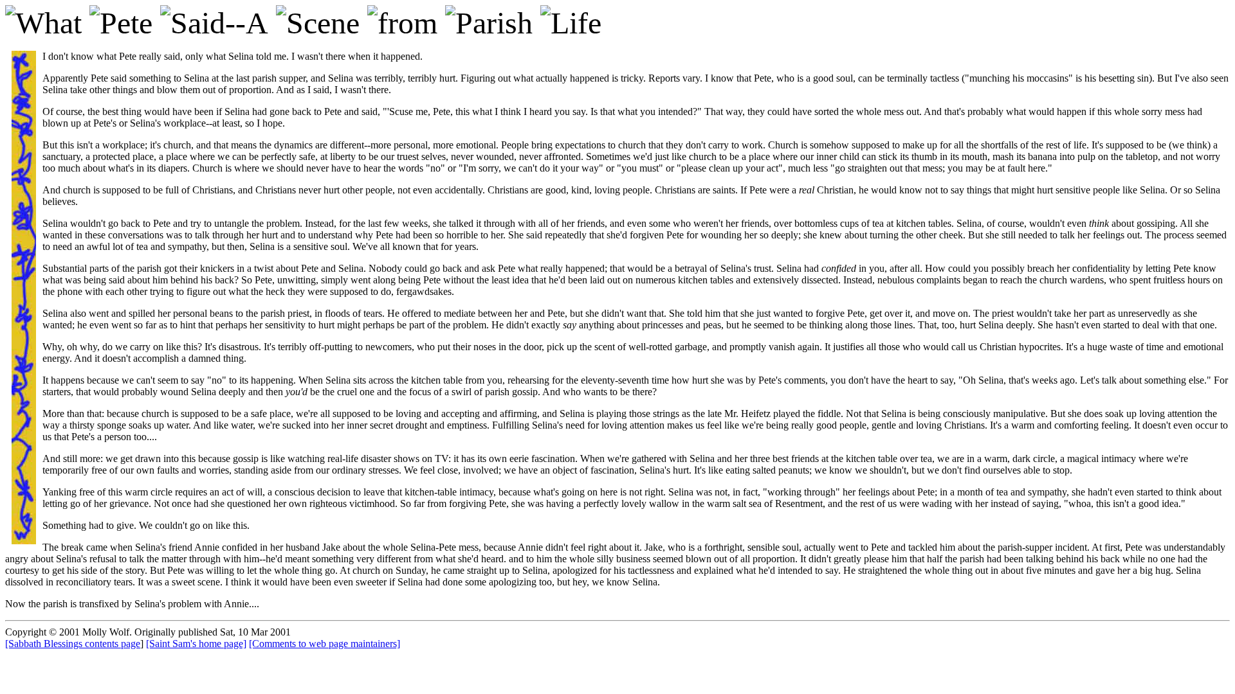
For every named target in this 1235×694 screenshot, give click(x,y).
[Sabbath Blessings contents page (72, 643)
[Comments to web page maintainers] (324, 643)
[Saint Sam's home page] (196, 643)
